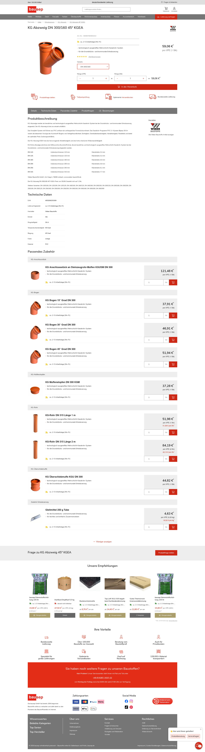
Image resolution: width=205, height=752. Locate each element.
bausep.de (91, 746)
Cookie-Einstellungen (153, 746)
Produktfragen (88, 110)
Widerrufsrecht (147, 732)
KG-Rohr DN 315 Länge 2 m (60, 441)
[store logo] (39, 9)
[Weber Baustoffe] (173, 31)
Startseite (31, 22)
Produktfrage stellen (47, 97)
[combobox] (106, 9)
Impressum (73, 731)
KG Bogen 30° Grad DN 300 (60, 324)
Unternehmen (74, 723)
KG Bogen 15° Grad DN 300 (60, 300)
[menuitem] (30, 17)
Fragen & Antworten (170, 2)
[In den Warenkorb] (173, 282)
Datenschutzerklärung (149, 726)
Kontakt (107, 723)
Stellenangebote (75, 727)
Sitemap (72, 734)
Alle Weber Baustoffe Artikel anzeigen (161, 135)
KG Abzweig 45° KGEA (77, 22)
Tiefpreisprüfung (83, 97)
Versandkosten (127, 97)
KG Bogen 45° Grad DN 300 (60, 349)
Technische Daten (48, 110)
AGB (143, 723)
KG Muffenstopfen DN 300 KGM (62, 382)
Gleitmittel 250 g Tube (57, 509)
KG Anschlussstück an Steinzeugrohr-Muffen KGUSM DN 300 (79, 267)
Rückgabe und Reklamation (114, 732)
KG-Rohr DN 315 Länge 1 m (60, 415)
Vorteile (107, 734)
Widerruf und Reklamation (164, 701)
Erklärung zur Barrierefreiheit (151, 729)
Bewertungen (107, 110)
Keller (39, 22)
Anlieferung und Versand (113, 729)
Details (34, 110)
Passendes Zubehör (69, 110)
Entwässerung (49, 22)
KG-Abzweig (62, 22)
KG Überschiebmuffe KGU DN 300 (64, 476)
